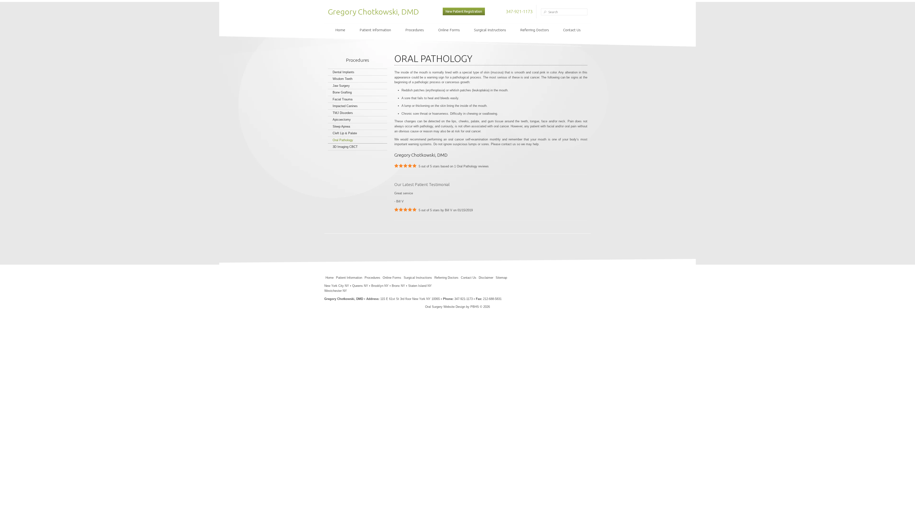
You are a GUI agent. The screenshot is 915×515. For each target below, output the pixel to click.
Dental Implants (343, 72)
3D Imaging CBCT (345, 147)
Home (340, 30)
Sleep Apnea (341, 126)
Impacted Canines (345, 106)
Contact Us (572, 30)
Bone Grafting (342, 92)
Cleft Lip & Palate (345, 133)
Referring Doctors (534, 30)
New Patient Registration (464, 11)
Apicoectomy (342, 119)
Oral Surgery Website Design (445, 307)
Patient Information (375, 30)
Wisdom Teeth (342, 79)
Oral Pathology (343, 140)
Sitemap (501, 277)
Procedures (414, 30)
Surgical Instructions (490, 30)
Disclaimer (486, 277)
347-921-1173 (519, 11)
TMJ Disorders (343, 113)
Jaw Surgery (341, 86)
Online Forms (449, 30)
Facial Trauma (342, 99)
